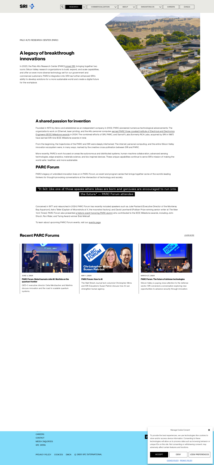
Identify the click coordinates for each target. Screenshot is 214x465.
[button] (209, 430)
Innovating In (147, 7)
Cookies (58, 455)
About (125, 7)
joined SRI (70, 66)
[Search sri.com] (62, 7)
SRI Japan (41, 445)
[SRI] (27, 6)
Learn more (189, 235)
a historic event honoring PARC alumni (94, 213)
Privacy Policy (43, 455)
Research (73, 7)
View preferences (199, 454)
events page (95, 222)
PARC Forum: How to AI (92, 279)
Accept (159, 454)
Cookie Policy (173, 460)
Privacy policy (186, 460)
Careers (171, 7)
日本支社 (187, 7)
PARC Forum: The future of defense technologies (163, 279)
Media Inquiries (44, 441)
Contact (40, 438)
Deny (178, 454)
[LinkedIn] (147, 437)
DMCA (68, 455)
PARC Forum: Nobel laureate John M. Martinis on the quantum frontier (45, 280)
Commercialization (100, 7)
